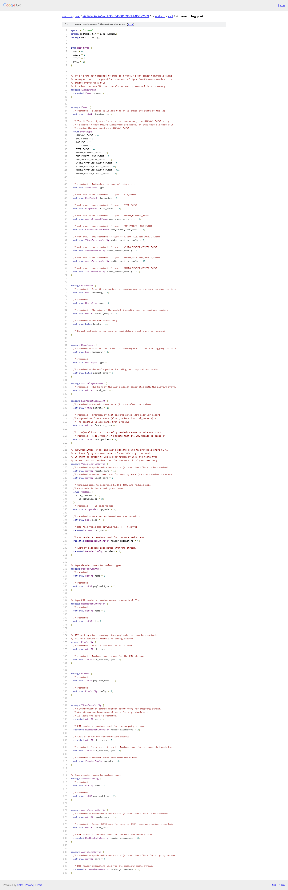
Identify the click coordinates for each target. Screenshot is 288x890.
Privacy (29, 885)
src (77, 16)
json (282, 884)
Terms (38, 885)
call (170, 16)
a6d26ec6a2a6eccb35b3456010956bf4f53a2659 (115, 16)
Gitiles (20, 885)
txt (274, 884)
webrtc (67, 16)
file (130, 24)
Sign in (281, 5)
